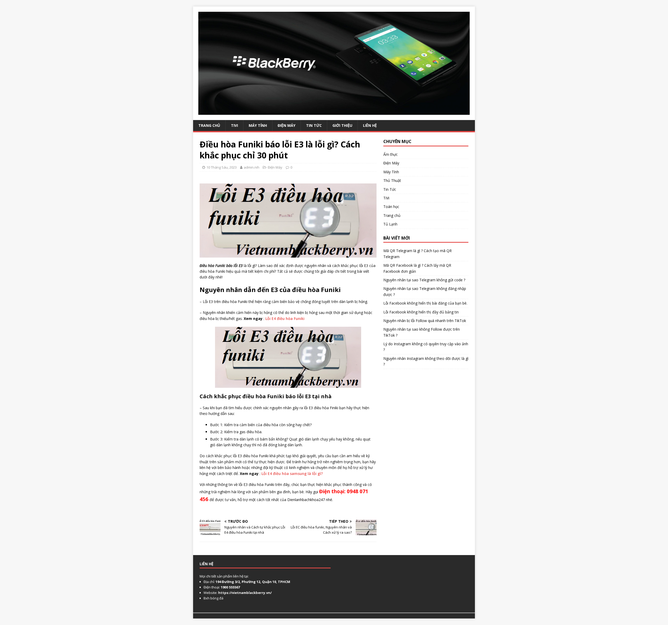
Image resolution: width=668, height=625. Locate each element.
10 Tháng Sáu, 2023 (221, 167)
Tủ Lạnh (390, 224)
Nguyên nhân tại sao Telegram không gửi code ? (424, 279)
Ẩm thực (390, 154)
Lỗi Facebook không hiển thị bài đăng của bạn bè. (425, 303)
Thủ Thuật (392, 180)
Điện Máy (286, 125)
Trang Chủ (209, 125)
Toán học (391, 206)
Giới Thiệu (342, 125)
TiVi (234, 125)
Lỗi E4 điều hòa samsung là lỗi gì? (292, 473)
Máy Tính (258, 125)
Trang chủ (392, 215)
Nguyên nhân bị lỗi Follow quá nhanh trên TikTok (424, 320)
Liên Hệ (370, 125)
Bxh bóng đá (213, 598)
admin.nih (251, 167)
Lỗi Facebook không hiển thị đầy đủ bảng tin (421, 311)
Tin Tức (314, 125)
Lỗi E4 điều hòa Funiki (285, 318)
